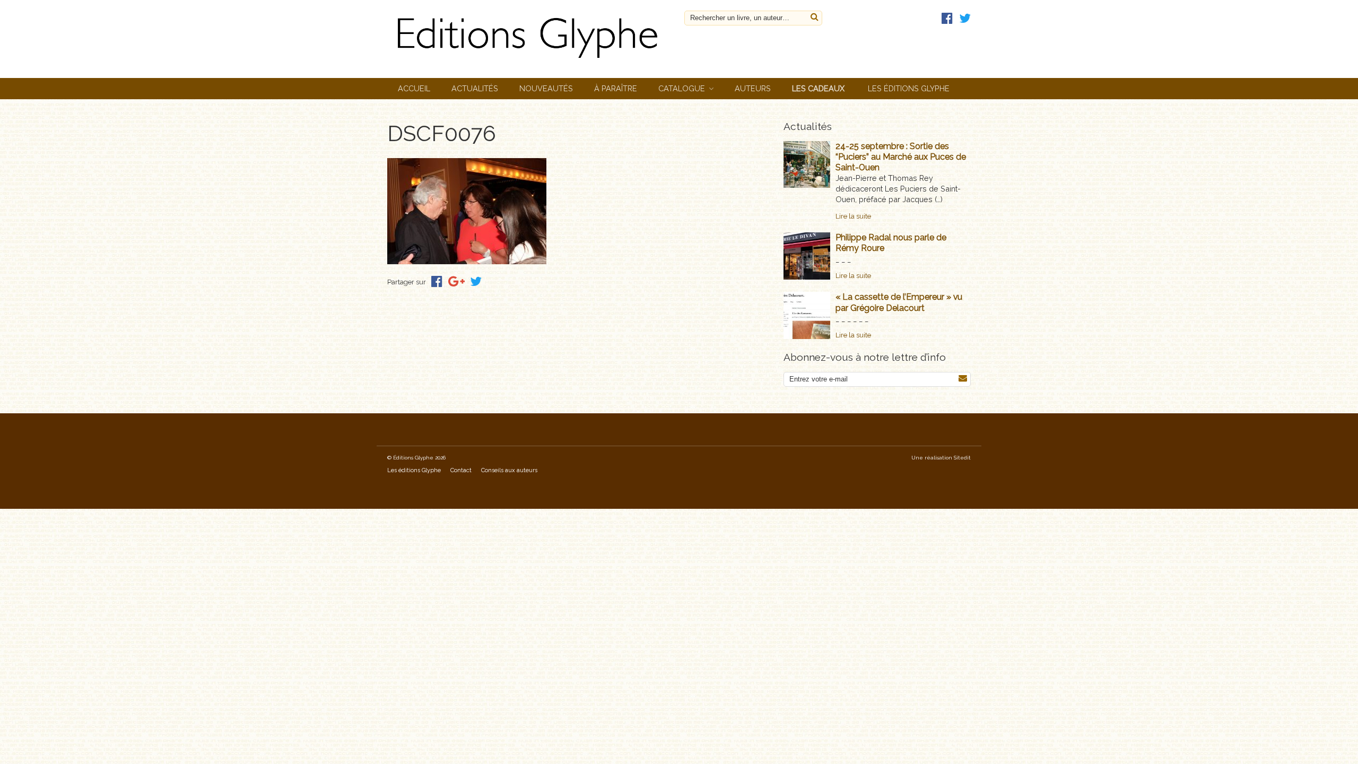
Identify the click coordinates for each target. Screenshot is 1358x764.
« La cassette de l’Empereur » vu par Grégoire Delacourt (898, 302)
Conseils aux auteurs (509, 470)
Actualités (474, 88)
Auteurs (753, 88)
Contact (461, 470)
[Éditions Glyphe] (530, 61)
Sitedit (962, 458)
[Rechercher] (814, 17)
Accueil (414, 88)
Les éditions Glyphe (909, 88)
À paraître (615, 88)
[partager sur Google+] (456, 281)
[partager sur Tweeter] (476, 281)
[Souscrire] (962, 378)
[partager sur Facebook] (436, 281)
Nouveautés (546, 88)
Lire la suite (853, 216)
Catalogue (681, 88)
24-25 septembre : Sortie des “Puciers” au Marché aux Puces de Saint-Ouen (900, 156)
